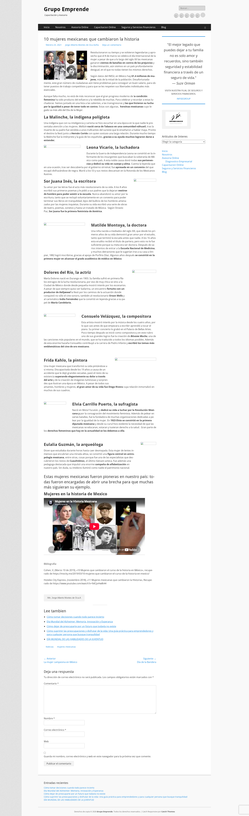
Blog (163, 27)
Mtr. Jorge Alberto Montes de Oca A (64, 598)
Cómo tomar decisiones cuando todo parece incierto (75, 616)
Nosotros (60, 27)
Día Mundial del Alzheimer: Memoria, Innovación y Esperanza (80, 621)
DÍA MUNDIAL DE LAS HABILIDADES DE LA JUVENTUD (75, 639)
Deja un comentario (111, 44)
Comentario (51, 683)
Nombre (49, 718)
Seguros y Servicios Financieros (138, 27)
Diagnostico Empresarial (178, 161)
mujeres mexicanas (66, 646)
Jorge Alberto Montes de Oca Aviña (82, 44)
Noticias (50, 646)
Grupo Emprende (66, 9)
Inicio (47, 27)
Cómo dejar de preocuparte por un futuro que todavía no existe (81, 626)
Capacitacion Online (105, 27)
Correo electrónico (55, 729)
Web (46, 741)
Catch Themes (168, 811)
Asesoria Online (79, 27)
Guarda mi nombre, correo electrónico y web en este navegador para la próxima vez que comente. (97, 756)
